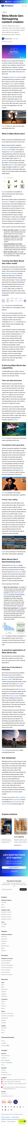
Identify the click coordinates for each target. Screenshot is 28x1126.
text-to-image (15, 322)
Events (3, 1011)
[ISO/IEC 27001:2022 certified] (3, 1101)
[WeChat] (17, 1107)
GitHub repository (20, 797)
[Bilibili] (2, 1110)
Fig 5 (3, 492)
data (19, 280)
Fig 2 (3, 192)
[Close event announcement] (2, 2)
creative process (14, 696)
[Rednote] (20, 1107)
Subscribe (23, 889)
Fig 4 (3, 438)
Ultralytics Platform (6, 900)
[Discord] (11, 1110)
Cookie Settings (11, 1121)
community (17, 799)
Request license (13, 867)
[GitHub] (2, 1107)
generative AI (6, 147)
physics (6, 594)
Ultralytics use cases (7, 958)
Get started (14, 871)
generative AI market (14, 77)
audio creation (8, 679)
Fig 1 (3, 126)
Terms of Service (5, 1117)
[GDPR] (15, 1101)
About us (3, 1053)
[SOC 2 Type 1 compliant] (9, 1101)
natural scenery (19, 592)
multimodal (12, 152)
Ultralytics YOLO (5, 910)
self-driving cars (17, 801)
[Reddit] (8, 1110)
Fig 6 (3, 551)
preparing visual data (10, 273)
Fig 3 (3, 305)
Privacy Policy (15, 1117)
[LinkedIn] (5, 1107)
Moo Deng (15, 419)
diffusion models (13, 165)
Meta (13, 69)
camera (6, 394)
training (11, 269)
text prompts (19, 683)
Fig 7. (3, 636)
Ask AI (21, 1121)
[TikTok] (23, 1107)
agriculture (5, 804)
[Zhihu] (5, 1110)
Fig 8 (3, 750)
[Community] (11, 1107)
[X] (8, 1107)
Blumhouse (22, 689)
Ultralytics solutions (6, 934)
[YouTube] (14, 1107)
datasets (22, 223)
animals (11, 592)
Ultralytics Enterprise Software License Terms (13, 1119)
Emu (18, 167)
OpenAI (11, 84)
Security (3, 1121)
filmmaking (5, 677)
